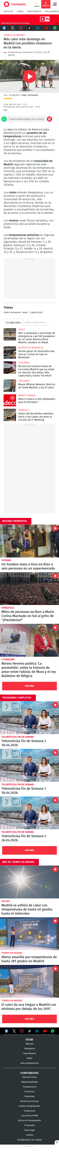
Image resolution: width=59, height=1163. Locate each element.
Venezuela (7, 608)
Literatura (7, 659)
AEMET (25, 313)
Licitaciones (29, 1111)
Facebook (4, 28)
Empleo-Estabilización (29, 1106)
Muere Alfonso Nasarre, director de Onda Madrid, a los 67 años (10, 386)
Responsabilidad (29, 1082)
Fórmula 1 (24, 410)
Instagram (21, 28)
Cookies (29, 1135)
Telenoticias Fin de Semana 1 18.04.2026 (29, 765)
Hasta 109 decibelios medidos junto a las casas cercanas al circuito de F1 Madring (10, 415)
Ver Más (29, 686)
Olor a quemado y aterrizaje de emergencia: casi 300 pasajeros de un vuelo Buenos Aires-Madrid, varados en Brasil (10, 334)
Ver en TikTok (29, 1031)
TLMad (20, 11)
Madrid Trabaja (26, 395)
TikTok (29, 28)
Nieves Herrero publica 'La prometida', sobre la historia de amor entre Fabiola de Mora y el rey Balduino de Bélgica (29, 640)
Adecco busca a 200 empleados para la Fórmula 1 (10, 400)
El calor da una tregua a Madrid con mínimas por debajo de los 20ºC (29, 981)
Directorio (29, 1092)
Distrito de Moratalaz (30, 348)
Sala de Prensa (29, 1077)
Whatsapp (55, 28)
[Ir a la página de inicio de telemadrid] (14, 4)
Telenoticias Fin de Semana (17, 737)
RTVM (29, 1039)
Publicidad (29, 1096)
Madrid (5, 901)
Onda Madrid (34, 11)
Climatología (36, 313)
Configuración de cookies (29, 1140)
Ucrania (6, 560)
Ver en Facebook (6, 1031)
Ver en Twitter (14, 1031)
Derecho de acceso (29, 1101)
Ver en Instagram (22, 1031)
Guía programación (29, 1063)
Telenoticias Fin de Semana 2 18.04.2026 (29, 717)
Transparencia (29, 1087)
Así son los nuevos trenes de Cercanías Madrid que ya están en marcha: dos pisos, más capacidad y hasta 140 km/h (10, 367)
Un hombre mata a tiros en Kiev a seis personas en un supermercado (29, 541)
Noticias (8, 11)
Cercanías (24, 363)
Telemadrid (29, 1049)
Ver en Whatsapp (52, 1031)
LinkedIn (38, 28)
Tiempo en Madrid (14, 35)
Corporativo (29, 1073)
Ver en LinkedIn (37, 1031)
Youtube (46, 28)
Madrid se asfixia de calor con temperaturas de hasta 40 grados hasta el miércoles (29, 882)
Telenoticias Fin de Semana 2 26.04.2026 (29, 813)
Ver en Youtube (45, 1031)
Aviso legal (29, 1130)
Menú (54, 4)
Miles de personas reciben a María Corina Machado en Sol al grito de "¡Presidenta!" (29, 588)
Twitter (12, 28)
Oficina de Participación (29, 1120)
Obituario (24, 381)
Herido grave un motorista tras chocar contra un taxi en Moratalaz (10, 352)
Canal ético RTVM (29, 1116)
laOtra (29, 1058)
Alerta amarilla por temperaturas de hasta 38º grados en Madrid (29, 933)
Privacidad (29, 1125)
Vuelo (21, 329)
